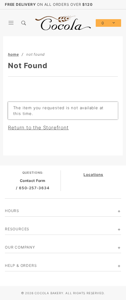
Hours (12, 210)
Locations (93, 174)
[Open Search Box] (24, 22)
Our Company (20, 247)
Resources (17, 229)
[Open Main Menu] (11, 22)
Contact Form (33, 180)
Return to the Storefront (38, 127)
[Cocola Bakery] (63, 22)
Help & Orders (21, 265)
